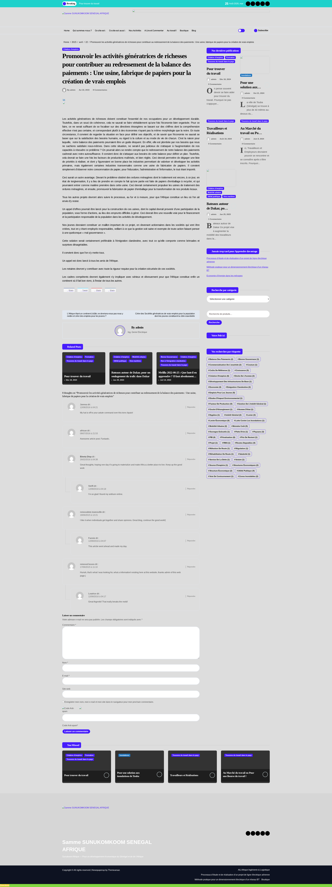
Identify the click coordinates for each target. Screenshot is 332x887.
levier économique (220, 421)
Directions (4, 885)
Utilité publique (120, 361)
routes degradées (245, 443)
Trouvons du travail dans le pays (80, 361)
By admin (71, 90)
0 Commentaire (215, 84)
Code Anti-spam (69, 725)
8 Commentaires (100, 90)
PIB (212, 437)
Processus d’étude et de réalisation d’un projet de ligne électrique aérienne (235, 875)
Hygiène (215, 415)
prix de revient (249, 437)
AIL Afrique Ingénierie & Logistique (254, 870)
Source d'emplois (219, 465)
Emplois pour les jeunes (222, 393)
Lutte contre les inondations (249, 421)
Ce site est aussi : (117, 30)
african (83, 430)
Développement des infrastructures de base (231, 381)
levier (251, 415)
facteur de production (221, 404)
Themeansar (114, 870)
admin (139, 327)
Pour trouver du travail (77, 376)
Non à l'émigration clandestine (173, 361)
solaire (240, 460)
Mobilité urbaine (139, 357)
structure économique (221, 471)
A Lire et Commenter (154, 30)
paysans (259, 432)
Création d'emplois (71, 49)
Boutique (184, 30)
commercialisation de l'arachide (225, 365)
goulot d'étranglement (221, 409)
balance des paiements (221, 359)
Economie (215, 387)
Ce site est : (100, 30)
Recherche (214, 322)
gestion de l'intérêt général (252, 404)
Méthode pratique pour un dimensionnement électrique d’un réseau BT (227, 879)
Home (67, 30)
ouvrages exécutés (220, 432)
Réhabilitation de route (222, 454)
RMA (226, 443)
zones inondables (248, 476)
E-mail (66, 676)
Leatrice (92, 594)
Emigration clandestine (239, 387)
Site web (66, 689)
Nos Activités (135, 30)
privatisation (228, 437)
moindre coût (240, 426)
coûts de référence (220, 370)
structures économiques (246, 465)
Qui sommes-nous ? (82, 30)
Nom (65, 663)
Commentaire (69, 625)
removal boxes (87, 564)
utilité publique (246, 471)
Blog (194, 30)
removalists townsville (91, 512)
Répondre (191, 407)
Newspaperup (98, 870)
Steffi (90, 486)
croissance (242, 370)
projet (214, 443)
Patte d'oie (242, 432)
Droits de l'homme (245, 376)
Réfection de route (220, 448)
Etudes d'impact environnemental (226, 398)
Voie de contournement (221, 476)
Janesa (83, 404)
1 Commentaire (215, 219)
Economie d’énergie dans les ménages (225, 276)
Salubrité (244, 454)
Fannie (91, 538)
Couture (252, 365)
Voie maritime (135, 361)
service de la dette (220, 460)
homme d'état (245, 409)
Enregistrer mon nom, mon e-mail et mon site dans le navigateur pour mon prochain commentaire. (109, 702)
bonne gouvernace (249, 359)
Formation (89, 357)
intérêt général (233, 415)
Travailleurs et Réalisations (184, 775)
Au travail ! (172, 30)
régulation (242, 448)
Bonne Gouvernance (169, 357)
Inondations (246, 75)
